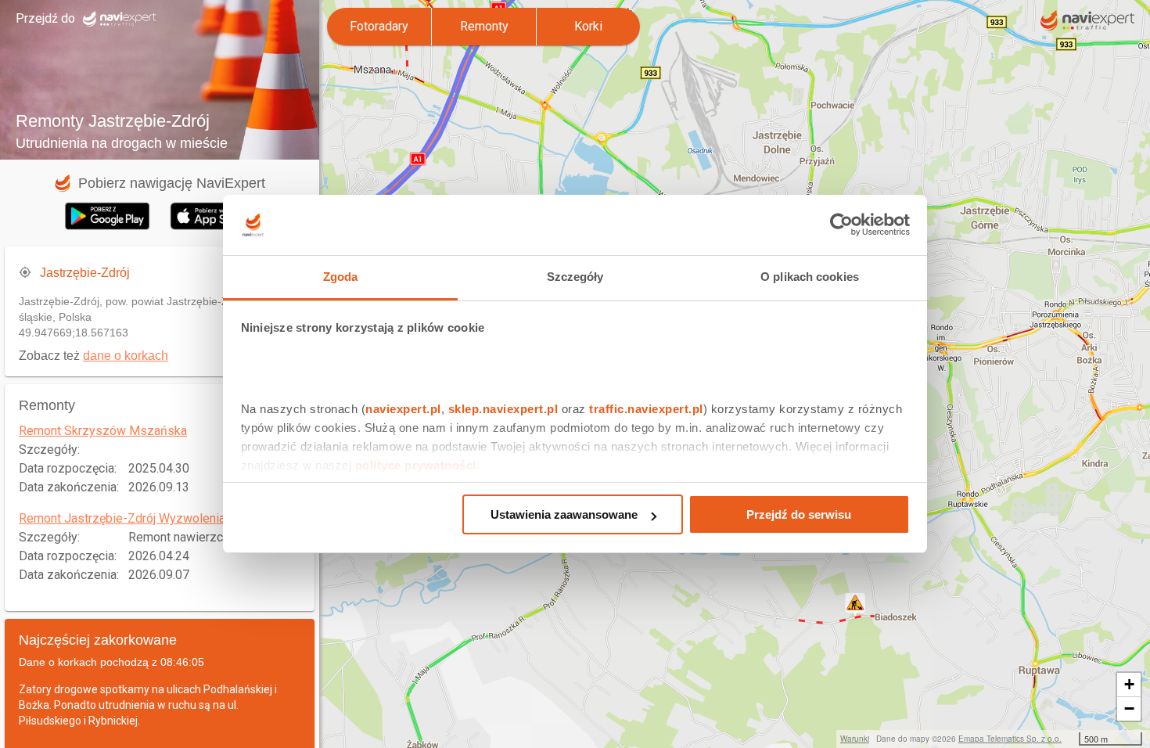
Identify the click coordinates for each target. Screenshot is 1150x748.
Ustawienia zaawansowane (564, 514)
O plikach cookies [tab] (809, 276)
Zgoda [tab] (340, 276)
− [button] (1129, 708)
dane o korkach (125, 355)
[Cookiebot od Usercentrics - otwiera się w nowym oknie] (841, 225)
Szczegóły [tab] (575, 276)
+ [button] (1129, 684)
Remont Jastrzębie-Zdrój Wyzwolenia (122, 518)
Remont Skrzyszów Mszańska (103, 430)
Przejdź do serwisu (798, 514)
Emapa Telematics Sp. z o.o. (1010, 738)
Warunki (854, 738)
